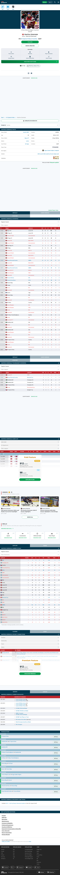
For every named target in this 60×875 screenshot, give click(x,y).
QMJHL (29, 260)
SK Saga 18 (9, 233)
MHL (29, 248)
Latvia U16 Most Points (21, 700)
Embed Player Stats (53, 210)
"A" (12, 270)
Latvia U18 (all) (10, 243)
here (30, 841)
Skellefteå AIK (10, 322)
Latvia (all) (9, 275)
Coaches (15, 216)
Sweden (2, 849)
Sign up (44, 2)
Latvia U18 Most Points (21, 705)
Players (15, 631)
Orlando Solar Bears (11, 280)
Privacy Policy (39, 855)
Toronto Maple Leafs (6, 774)
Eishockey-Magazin (29, 30)
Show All (30, 517)
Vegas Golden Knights (16, 774)
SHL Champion (19, 724)
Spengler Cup (30, 389)
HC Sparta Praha (26, 39)
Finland (2, 855)
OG (29, 305)
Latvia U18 (30, 233)
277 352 (23, 65)
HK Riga (9, 248)
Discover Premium (30, 673)
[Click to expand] (58, 634)
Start (2, 117)
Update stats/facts (31, 120)
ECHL (29, 280)
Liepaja (8, 285)
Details (56, 736)
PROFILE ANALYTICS (34, 65)
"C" (12, 319)
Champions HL (30, 380)
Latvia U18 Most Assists (21, 703)
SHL (29, 322)
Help (38, 853)
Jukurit (8, 292)
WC (29, 287)
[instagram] (28, 73)
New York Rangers (28, 855)
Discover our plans (30, 61)
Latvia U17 (9, 375)
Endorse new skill (6, 528)
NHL (14, 849)
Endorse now (8, 537)
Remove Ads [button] (34, 78)
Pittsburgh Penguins (29, 856)
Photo (38, 856)
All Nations (3, 858)
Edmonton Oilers (28, 853)
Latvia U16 (30, 230)
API (37, 858)
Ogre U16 (9, 230)
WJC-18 (29, 250)
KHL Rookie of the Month (21, 719)
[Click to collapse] (58, 218)
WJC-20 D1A (30, 255)
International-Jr (31, 235)
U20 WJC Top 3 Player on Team (22, 717)
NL (13, 858)
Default (15, 212)
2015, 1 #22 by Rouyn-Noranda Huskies (15, 803)
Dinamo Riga (10, 282)
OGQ (29, 272)
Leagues (15, 545)
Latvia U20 (30, 238)
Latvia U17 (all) (10, 235)
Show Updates (30, 45)
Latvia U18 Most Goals (20, 704)
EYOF (28, 375)
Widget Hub (39, 849)
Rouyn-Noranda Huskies (12, 260)
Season (15, 691)
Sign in (50, 2)
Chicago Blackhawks (29, 849)
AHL (29, 277)
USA (2, 853)
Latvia (27, 141)
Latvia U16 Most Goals (20, 699)
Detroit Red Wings (28, 851)
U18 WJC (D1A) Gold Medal (21, 708)
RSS (37, 860)
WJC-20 (29, 270)
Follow (30, 42)
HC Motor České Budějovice (13, 315)
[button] (30, 42)
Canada (2, 851)
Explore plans (30, 479)
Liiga (29, 292)
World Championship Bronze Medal (23, 722)
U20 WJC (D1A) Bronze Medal (22, 710)
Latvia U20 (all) (10, 258)
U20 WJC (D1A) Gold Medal (21, 714)
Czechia (34, 39)
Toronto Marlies (10, 277)
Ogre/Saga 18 (10, 245)
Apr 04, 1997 (26, 132)
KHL (29, 282)
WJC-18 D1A (30, 240)
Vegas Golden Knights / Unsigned (51, 150)
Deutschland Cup (31, 387)
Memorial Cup (30, 377)
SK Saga (27, 143)
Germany (3, 856)
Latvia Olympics (10, 272)
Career (38, 864)
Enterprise (39, 862)
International (31, 275)
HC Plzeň (9, 302)
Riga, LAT (27, 138)
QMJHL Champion (19, 713)
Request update (54, 162)
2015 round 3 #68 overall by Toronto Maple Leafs (48, 153)
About (38, 851)
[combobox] (1, 225)
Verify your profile (6, 841)
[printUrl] (31, 73)
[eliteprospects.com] (4, 2)
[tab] (15, 212)
